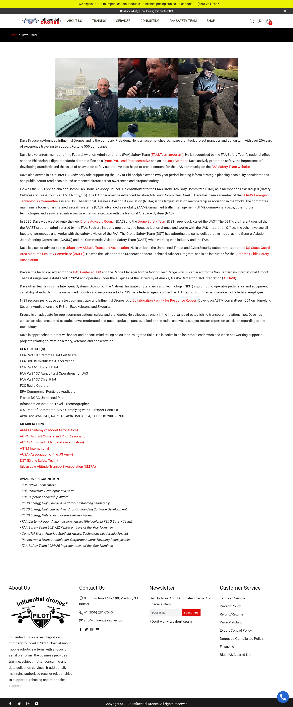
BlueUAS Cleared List (236, 655)
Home (13, 35)
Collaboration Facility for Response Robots (164, 300)
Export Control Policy (236, 630)
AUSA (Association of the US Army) (46, 454)
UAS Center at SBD (87, 272)
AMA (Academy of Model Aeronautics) (49, 430)
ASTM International (34, 448)
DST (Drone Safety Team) (39, 461)
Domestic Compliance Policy (241, 639)
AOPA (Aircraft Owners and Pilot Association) (54, 436)
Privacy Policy (230, 606)
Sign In (260, 21)
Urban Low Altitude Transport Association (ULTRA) (58, 466)
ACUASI (229, 278)
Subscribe (191, 612)
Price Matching (231, 622)
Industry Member (174, 161)
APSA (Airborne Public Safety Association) (52, 442)
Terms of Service (232, 598)
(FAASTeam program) (167, 155)
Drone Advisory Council (97, 221)
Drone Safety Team (152, 221)
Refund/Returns (231, 614)
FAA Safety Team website (230, 167)
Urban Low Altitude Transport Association (97, 248)
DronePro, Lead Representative (127, 161)
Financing (227, 647)
